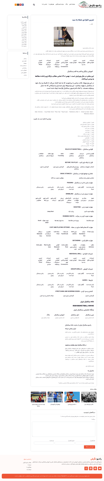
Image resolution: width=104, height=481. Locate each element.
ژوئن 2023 (24, 26)
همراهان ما (51, 4)
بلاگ (66, 4)
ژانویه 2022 (24, 44)
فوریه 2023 (24, 32)
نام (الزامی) (92, 441)
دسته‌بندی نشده (23, 66)
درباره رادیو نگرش (60, 4)
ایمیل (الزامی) (71, 441)
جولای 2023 (23, 24)
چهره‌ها (25, 63)
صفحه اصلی (72, 4)
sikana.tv (91, 114)
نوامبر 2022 (24, 37)
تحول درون (24, 61)
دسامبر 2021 (24, 46)
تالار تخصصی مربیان (89, 318)
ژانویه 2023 (24, 34)
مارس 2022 (24, 43)
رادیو (96, 459)
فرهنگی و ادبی (23, 70)
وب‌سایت (52, 441)
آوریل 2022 (24, 41)
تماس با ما (44, 4)
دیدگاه (93, 419)
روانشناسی (24, 68)
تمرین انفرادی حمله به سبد (85, 383)
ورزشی (90, 24)
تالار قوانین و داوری (75, 318)
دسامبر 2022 (23, 36)
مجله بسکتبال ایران (45, 318)
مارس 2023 (24, 31)
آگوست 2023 (23, 22)
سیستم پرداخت (69, 377)
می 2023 (24, 27)
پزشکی (25, 58)
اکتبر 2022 (24, 39)
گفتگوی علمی (23, 73)
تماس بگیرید (89, 379)
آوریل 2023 (24, 29)
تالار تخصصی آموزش (59, 318)
